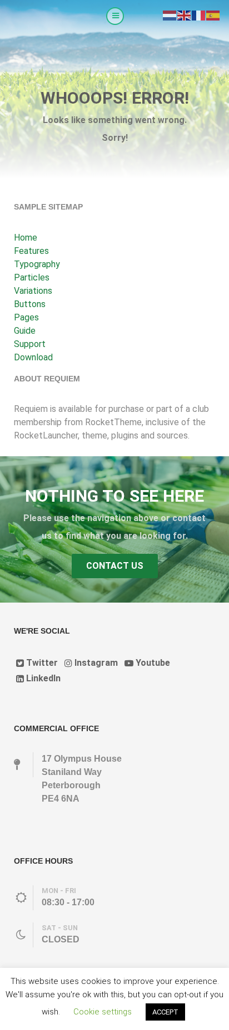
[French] (199, 14)
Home (25, 237)
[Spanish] (213, 14)
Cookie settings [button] (102, 1012)
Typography (37, 264)
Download (33, 357)
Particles (31, 277)
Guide (25, 330)
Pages (26, 317)
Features (31, 251)
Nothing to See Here (114, 496)
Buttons (30, 304)
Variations (33, 290)
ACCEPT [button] (165, 1012)
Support (30, 344)
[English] (184, 14)
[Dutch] (170, 14)
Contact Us (114, 565)
